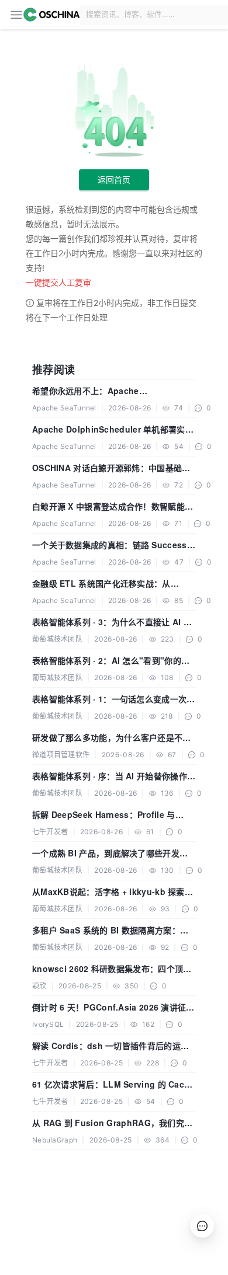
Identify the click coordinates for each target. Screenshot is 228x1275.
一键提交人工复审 (58, 282)
